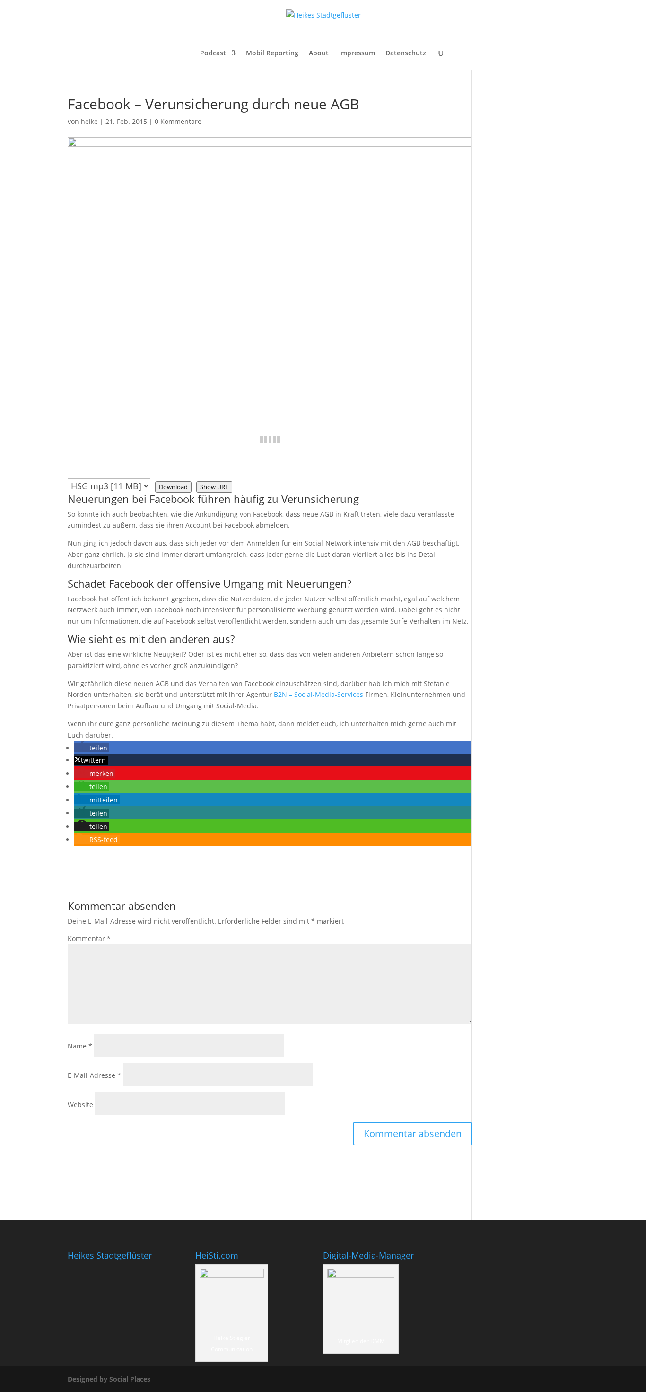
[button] (91, 747)
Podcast (213, 53)
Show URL (214, 487)
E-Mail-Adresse (94, 1075)
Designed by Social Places (109, 1378)
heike (89, 121)
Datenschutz (405, 53)
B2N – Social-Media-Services (318, 694)
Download (173, 487)
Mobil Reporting (272, 53)
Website (80, 1104)
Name (80, 1045)
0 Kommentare (178, 121)
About (319, 53)
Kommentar (89, 938)
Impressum (357, 53)
